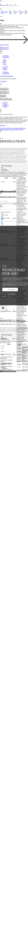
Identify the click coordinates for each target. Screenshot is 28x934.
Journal (6, 98)
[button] (3, 5)
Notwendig (4, 169)
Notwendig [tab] (6, 165)
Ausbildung (6, 105)
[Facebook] (4, 49)
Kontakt (5, 106)
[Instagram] (4, 47)
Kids (3, 95)
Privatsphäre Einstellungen (6, 76)
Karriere (5, 104)
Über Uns (5, 102)
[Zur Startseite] (6, 1)
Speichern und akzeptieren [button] (9, 191)
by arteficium (3, 81)
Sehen (4, 88)
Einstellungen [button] (11, 294)
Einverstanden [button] (11, 289)
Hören (4, 92)
